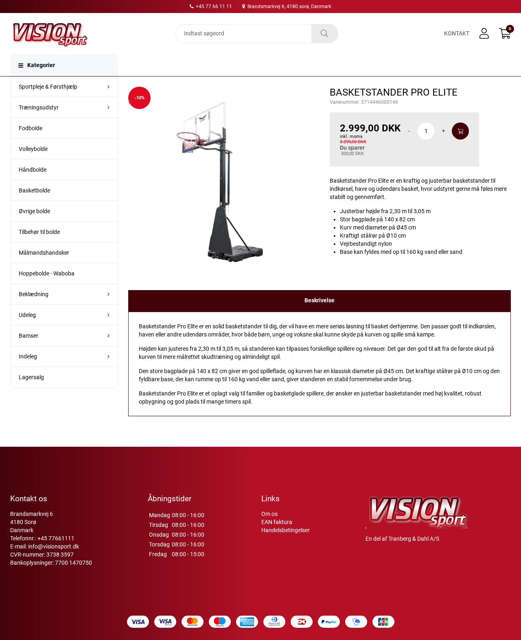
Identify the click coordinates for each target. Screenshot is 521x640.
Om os (269, 514)
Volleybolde (33, 149)
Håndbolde (32, 169)
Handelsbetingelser (285, 530)
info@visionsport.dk (53, 546)
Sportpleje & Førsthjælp (48, 86)
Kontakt (456, 33)
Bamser (28, 335)
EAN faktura (276, 522)
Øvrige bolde (34, 211)
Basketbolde (34, 190)
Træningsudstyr (39, 107)
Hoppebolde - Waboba (46, 273)
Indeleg (28, 356)
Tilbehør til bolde (39, 232)
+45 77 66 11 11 (213, 6)
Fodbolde (30, 128)
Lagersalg (31, 377)
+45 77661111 (55, 538)
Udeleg (27, 315)
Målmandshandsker (44, 252)
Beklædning (33, 294)
